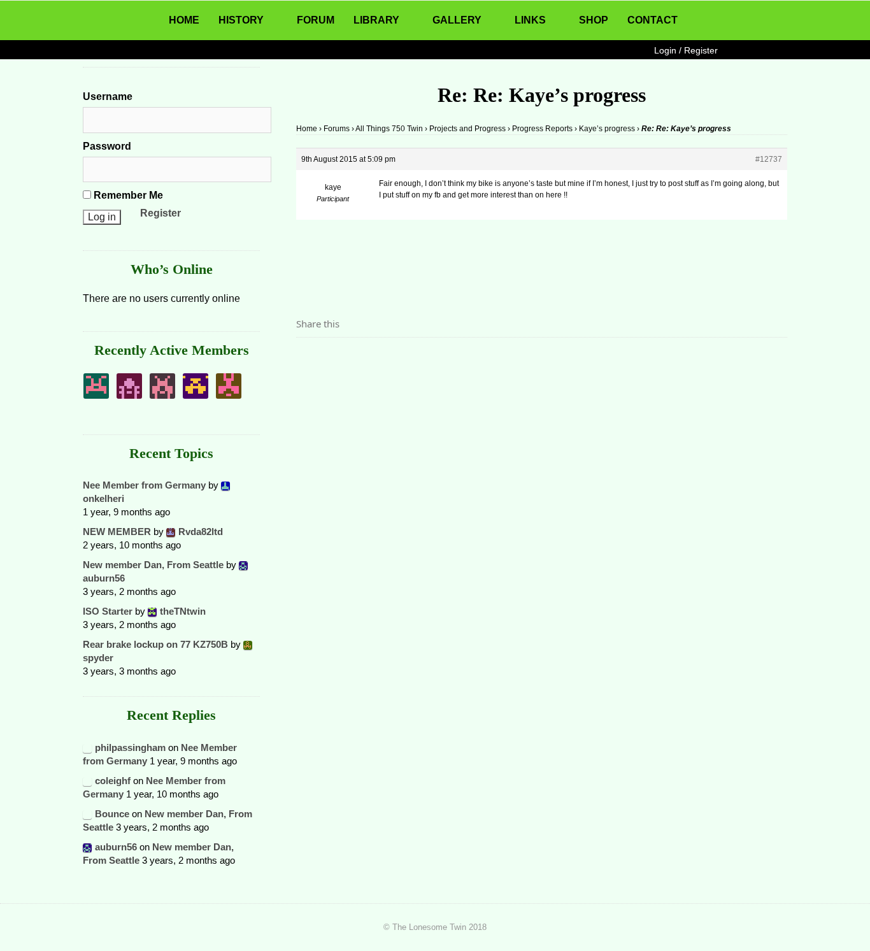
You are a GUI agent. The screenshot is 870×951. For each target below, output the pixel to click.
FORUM (315, 20)
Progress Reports (542, 128)
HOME (184, 20)
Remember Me (127, 195)
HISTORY (241, 20)
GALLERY (456, 20)
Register (160, 213)
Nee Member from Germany (144, 485)
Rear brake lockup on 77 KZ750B (155, 644)
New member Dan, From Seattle (153, 564)
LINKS (530, 20)
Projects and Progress (467, 128)
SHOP (593, 20)
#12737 (768, 159)
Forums (337, 128)
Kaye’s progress (607, 128)
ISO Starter (107, 611)
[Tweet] (336, 359)
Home (306, 128)
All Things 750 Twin (389, 128)
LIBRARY (376, 20)
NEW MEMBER (117, 531)
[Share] (309, 359)
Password (107, 146)
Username (107, 96)
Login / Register (686, 50)
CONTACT (652, 20)
